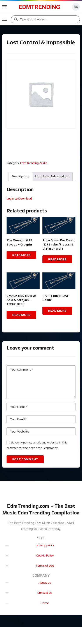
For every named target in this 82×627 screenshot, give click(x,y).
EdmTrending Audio (33, 163)
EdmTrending (39, 7)
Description (21, 176)
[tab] (21, 176)
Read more (21, 255)
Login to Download (19, 198)
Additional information (52, 176)
